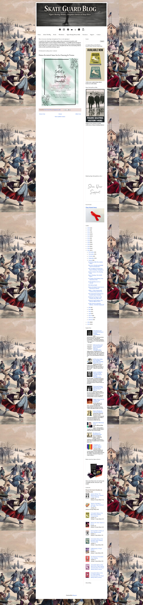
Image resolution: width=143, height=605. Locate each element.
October (91, 256)
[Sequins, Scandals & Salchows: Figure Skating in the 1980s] (88, 505)
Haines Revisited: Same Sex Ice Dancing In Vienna (96, 287)
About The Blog (47, 34)
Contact (99, 34)
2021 (88, 238)
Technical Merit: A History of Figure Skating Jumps (97, 531)
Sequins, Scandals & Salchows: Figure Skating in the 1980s (97, 505)
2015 (88, 250)
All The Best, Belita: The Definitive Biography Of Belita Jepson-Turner (98, 361)
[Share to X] (67, 110)
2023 (88, 234)
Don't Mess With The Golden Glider (95, 262)
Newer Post (42, 114)
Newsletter (61, 34)
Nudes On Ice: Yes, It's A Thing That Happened (98, 400)
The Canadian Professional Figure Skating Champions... (96, 269)
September (92, 258)
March (90, 315)
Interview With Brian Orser (98, 423)
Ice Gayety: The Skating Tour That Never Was (95, 279)
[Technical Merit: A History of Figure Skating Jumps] (88, 533)
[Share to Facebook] (68, 110)
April (90, 313)
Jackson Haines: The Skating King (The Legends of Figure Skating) (97, 495)
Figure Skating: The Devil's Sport (95, 276)
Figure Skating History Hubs (73, 34)
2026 (88, 228)
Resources (85, 34)
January (91, 319)
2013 (88, 324)
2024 (88, 232)
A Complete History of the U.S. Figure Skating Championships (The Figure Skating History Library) (97, 575)
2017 (88, 246)
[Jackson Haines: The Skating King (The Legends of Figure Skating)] (88, 496)
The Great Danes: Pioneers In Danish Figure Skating (95, 294)
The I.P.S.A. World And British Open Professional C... (95, 266)
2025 (88, 230)
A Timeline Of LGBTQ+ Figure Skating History (97, 446)
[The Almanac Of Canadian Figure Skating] (88, 559)
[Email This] (64, 110)
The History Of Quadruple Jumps (97, 433)
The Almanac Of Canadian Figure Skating (97, 557)
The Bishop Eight (92, 285)
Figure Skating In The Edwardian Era (98, 411)
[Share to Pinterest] (70, 110)
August (91, 260)
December (91, 252)
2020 (88, 240)
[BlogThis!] (66, 110)
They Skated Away (91, 207)
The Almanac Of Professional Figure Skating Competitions (98, 332)
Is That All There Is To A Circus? (94, 282)
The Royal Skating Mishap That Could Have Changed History (98, 388)
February (91, 317)
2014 (88, 322)
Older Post (78, 114)
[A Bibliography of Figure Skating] (88, 551)
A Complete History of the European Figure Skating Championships (97, 540)
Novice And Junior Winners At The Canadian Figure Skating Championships (97, 374)
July (90, 307)
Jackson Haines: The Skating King (95, 272)
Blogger (74, 595)
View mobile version (60, 116)
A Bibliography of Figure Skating (96, 549)
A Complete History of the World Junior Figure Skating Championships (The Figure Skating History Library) (97, 567)
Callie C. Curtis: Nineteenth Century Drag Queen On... (95, 291)
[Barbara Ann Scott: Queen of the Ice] (88, 525)
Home (39, 34)
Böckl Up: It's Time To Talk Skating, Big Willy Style (95, 297)
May (90, 311)
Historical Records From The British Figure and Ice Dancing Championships (98, 347)
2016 (88, 248)
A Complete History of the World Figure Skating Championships (97, 514)
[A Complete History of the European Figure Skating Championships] (88, 541)
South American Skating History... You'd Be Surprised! (96, 304)
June (90, 309)
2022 (88, 236)
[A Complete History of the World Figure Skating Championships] (88, 515)
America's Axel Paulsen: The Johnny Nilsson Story (95, 301)
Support (92, 34)
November (91, 254)
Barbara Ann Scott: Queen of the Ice (97, 523)
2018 (88, 244)
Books (54, 34)
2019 (88, 242)
